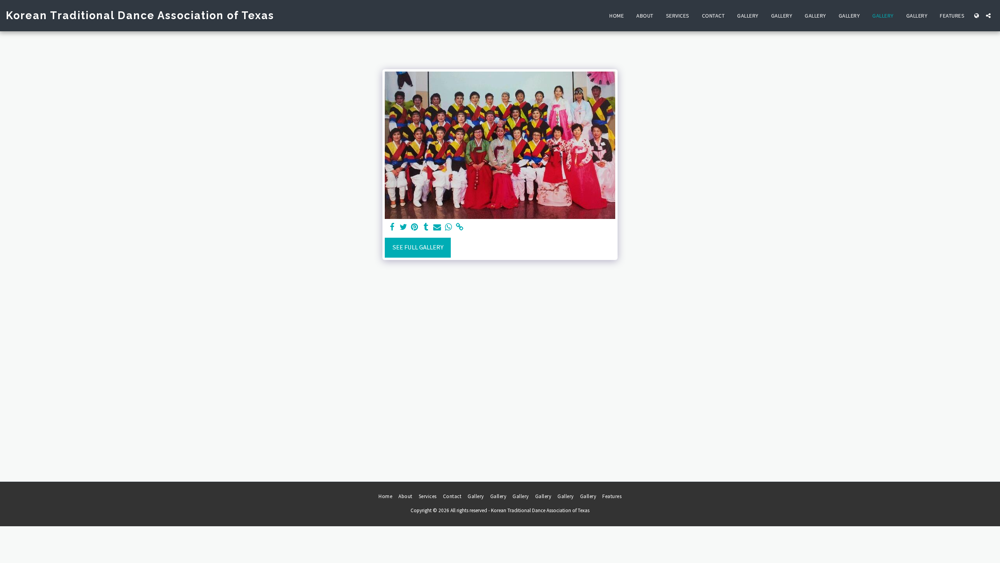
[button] (988, 15)
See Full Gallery (417, 247)
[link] (460, 227)
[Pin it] (415, 227)
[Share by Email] (437, 227)
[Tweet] (403, 227)
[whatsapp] (449, 227)
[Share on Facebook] (392, 227)
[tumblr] (426, 227)
